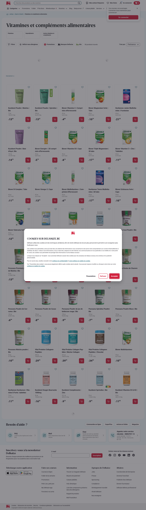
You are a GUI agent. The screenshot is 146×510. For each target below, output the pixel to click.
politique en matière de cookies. (36, 266)
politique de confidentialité (59, 261)
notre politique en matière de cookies (79, 261)
